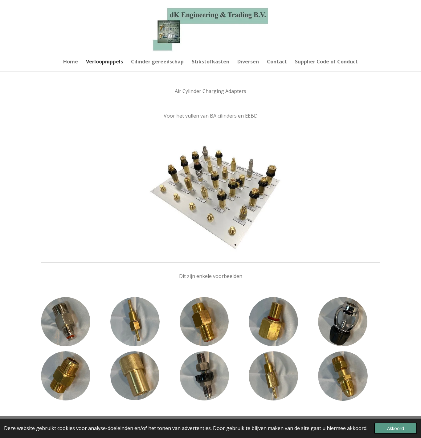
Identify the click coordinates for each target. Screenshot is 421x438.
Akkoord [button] (395, 428)
